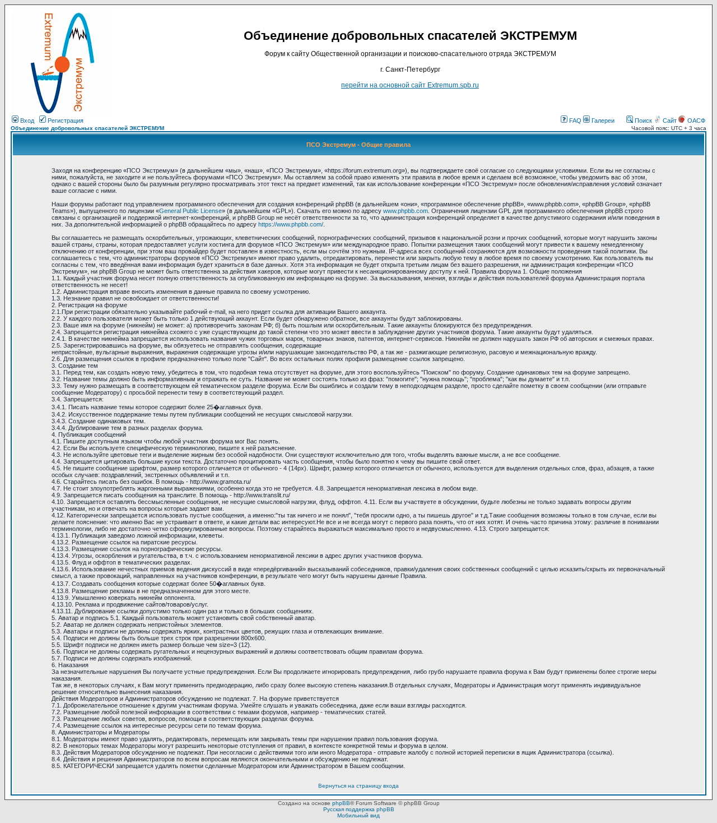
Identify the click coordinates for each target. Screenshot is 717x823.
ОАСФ (695, 120)
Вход (26, 120)
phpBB (341, 803)
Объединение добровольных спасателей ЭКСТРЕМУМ (87, 128)
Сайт (669, 120)
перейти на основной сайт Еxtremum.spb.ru (410, 85)
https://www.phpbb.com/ (290, 224)
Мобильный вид (358, 815)
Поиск (642, 120)
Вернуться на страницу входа (358, 786)
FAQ (574, 120)
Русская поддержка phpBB (358, 809)
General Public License (190, 210)
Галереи (602, 120)
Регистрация (64, 120)
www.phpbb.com (405, 210)
